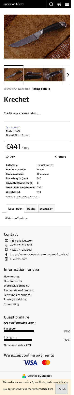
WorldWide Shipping (16, 285)
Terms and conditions (17, 294)
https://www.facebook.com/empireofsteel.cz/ (39, 254)
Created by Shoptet (39, 375)
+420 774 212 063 (21, 249)
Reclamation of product (18, 290)
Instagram (10, 337)
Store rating (11, 304)
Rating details (41, 88)
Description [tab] (15, 208)
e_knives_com (18, 259)
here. (50, 388)
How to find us (13, 281)
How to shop (12, 276)
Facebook (10, 328)
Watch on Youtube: (16, 218)
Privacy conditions (15, 299)
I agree (61, 388)
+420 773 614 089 (21, 245)
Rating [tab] (31, 208)
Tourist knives (45, 164)
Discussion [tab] (46, 208)
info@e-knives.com (21, 240)
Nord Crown (22, 135)
